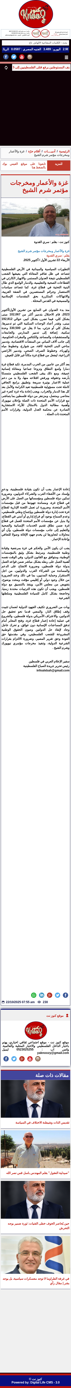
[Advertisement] (35, 108)
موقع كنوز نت (55, 1015)
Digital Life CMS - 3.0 (45, 1382)
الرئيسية (64, 151)
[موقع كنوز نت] (35, 1038)
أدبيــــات (49, 151)
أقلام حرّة (34, 151)
